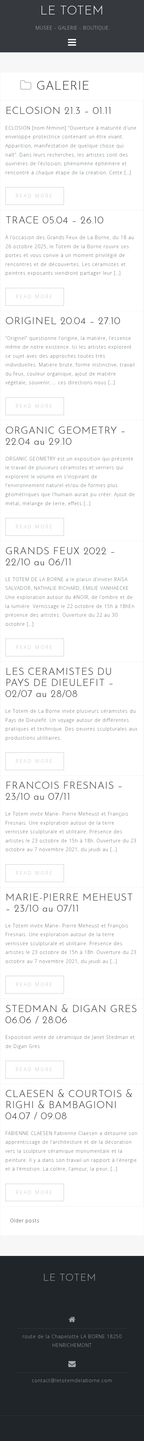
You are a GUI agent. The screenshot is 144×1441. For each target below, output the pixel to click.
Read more (35, 195)
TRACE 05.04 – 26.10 (54, 221)
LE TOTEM (72, 11)
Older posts (25, 1220)
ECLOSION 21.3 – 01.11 (58, 111)
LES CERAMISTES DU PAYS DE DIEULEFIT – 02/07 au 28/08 (59, 683)
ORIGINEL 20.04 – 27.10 (63, 321)
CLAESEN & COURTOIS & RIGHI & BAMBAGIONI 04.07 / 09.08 (69, 1105)
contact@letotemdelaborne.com (72, 1380)
